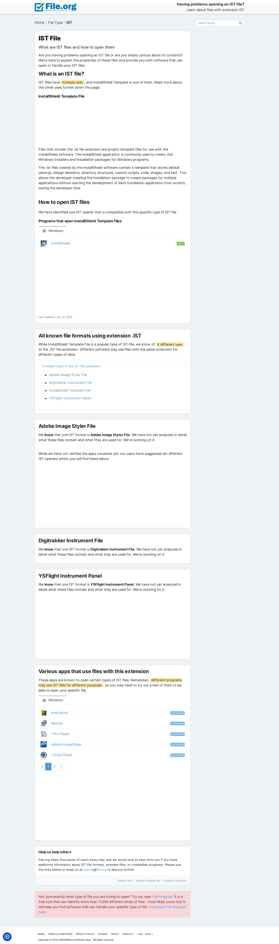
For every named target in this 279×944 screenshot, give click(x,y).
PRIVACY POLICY (85, 934)
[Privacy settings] (7, 936)
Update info (125, 880)
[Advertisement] (112, 123)
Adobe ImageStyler (66, 744)
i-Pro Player (60, 734)
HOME (41, 934)
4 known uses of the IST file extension (71, 366)
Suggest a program (175, 880)
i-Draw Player (62, 755)
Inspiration (59, 713)
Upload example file (148, 880)
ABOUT (115, 934)
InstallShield (60, 243)
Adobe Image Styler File (68, 375)
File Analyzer (162, 897)
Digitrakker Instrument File (70, 383)
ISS (141, 934)
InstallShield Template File (70, 390)
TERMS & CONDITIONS (60, 934)
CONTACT (128, 934)
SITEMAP (103, 934)
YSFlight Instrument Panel (70, 398)
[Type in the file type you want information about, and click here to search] (240, 22)
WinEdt (57, 723)
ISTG (148, 934)
